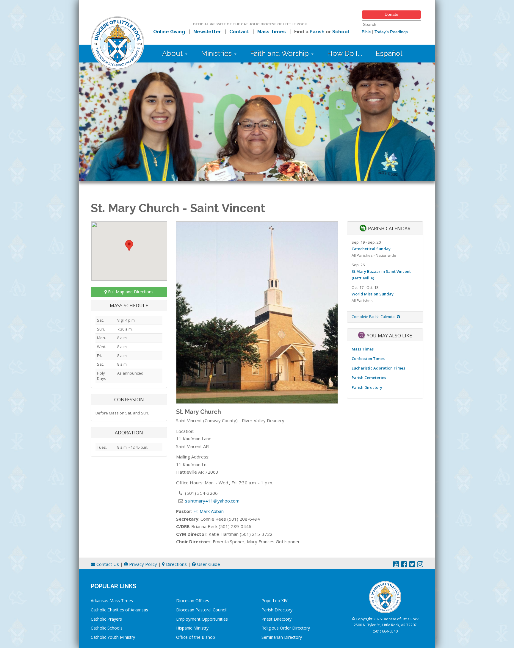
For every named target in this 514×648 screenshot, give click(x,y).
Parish (317, 32)
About (173, 53)
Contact (239, 32)
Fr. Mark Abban (208, 511)
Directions (176, 564)
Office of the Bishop (195, 637)
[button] (129, 245)
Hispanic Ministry (192, 628)
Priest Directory (276, 619)
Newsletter (207, 32)
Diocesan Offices (192, 600)
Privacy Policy (142, 564)
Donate (391, 14)
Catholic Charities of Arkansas (119, 610)
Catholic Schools (107, 628)
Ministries (217, 53)
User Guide (208, 564)
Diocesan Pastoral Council (201, 610)
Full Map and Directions (130, 292)
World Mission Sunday (373, 294)
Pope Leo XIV (274, 600)
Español (389, 53)
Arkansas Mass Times (112, 600)
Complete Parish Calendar (374, 316)
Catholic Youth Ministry (113, 637)
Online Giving (169, 32)
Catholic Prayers (106, 619)
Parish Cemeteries (369, 377)
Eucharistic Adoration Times (378, 368)
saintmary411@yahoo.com (212, 501)
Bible (366, 31)
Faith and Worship (280, 53)
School (340, 32)
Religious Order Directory (285, 628)
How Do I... (344, 53)
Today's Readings (391, 31)
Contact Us (107, 564)
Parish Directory (367, 387)
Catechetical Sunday (371, 248)
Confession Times (368, 358)
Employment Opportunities (202, 619)
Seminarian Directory (281, 637)
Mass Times (271, 32)
